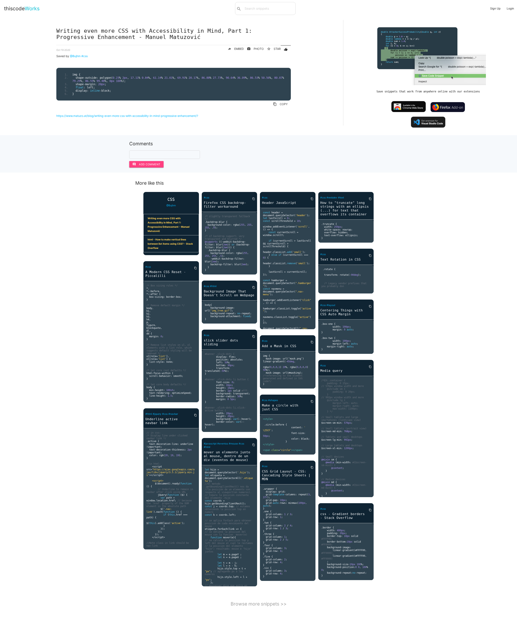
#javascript (210, 443)
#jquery (157, 413)
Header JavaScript (279, 203)
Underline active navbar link (161, 421)
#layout (331, 305)
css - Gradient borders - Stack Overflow (342, 516)
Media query (331, 371)
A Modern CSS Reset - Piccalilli (165, 274)
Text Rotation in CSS (340, 259)
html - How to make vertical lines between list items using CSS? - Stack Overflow (170, 243)
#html (148, 413)
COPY (280, 104)
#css (84, 56)
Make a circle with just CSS (280, 407)
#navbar (173, 413)
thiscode (22, 8)
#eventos (222, 443)
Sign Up (495, 8)
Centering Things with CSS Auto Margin (341, 312)
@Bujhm (75, 56)
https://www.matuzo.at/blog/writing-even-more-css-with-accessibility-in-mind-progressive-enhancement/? (127, 115)
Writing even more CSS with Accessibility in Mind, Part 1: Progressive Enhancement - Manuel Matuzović (168, 225)
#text (341, 197)
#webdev (332, 197)
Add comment (146, 164)
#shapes (273, 400)
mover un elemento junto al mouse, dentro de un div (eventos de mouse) (227, 456)
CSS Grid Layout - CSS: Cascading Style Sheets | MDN (286, 475)
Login (510, 8)
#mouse (233, 443)
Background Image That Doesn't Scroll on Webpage (229, 293)
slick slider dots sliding (221, 342)
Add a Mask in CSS (279, 346)
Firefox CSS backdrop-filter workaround (225, 205)
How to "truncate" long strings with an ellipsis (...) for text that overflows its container (344, 208)
